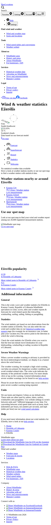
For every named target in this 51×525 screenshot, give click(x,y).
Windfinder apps (13, 56)
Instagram (38, 508)
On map (5, 139)
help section (43, 378)
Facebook (23, 98)
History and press (13, 58)
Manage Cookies (13, 79)
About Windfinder (13, 60)
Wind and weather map (15, 33)
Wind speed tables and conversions (20, 45)
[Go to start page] (1, 2)
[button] (25, 9)
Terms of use (11, 87)
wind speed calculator (30, 409)
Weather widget (12, 47)
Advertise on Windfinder (16, 74)
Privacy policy (12, 90)
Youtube (37, 510)
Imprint (9, 92)
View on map (10, 98)
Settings (13, 25)
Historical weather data (15, 72)
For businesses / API (14, 63)
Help (11, 20)
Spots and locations (14, 36)
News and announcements (17, 76)
